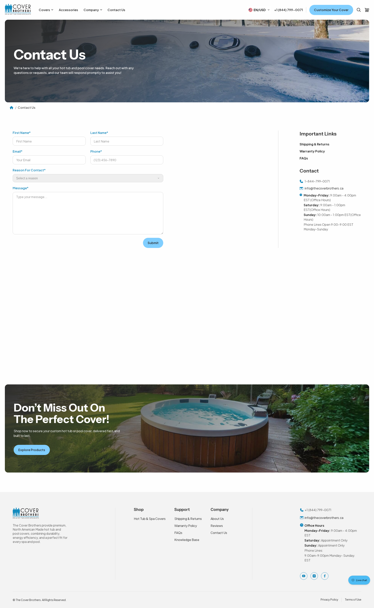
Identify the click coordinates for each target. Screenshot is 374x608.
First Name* (22, 133)
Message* (20, 188)
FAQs (304, 158)
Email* (17, 151)
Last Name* (99, 133)
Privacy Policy (329, 599)
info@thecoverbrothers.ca (324, 188)
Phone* (96, 151)
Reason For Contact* (29, 170)
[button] (358, 9)
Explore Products (31, 450)
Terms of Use (353, 599)
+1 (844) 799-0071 (288, 10)
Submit (153, 243)
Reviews (217, 526)
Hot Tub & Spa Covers (150, 519)
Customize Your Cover (331, 10)
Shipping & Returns (314, 144)
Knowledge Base (186, 540)
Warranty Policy (312, 151)
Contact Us (219, 533)
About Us (217, 519)
